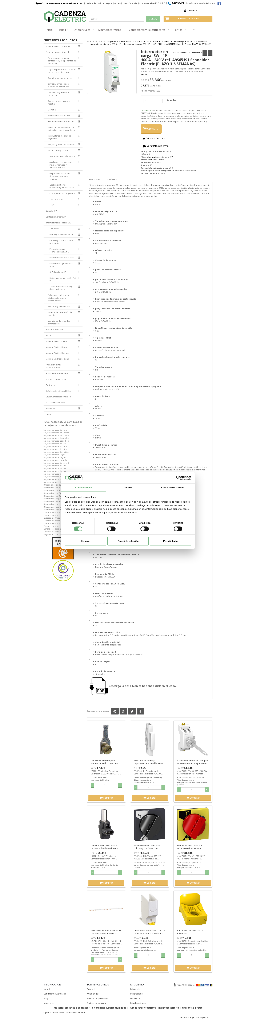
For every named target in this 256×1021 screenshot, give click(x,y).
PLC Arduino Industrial (55, 402)
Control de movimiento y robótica (59, 102)
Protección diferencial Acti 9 (61, 257)
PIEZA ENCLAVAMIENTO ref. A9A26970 (191, 932)
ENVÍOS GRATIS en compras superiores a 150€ (60, 3)
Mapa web (49, 1002)
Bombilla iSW (51, 211)
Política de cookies (96, 1002)
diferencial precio (192, 1007)
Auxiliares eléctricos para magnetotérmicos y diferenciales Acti (60, 165)
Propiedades (111, 179)
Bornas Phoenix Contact (56, 379)
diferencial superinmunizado (109, 1007)
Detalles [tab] (128, 487)
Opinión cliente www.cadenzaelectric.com (64, 1012)
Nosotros (48, 989)
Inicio (49, 30)
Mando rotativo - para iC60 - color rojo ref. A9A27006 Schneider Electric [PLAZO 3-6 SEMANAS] (191, 847)
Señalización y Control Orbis (58, 391)
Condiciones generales (55, 993)
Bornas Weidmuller (54, 329)
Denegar (85, 541)
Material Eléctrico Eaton (56, 341)
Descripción (94, 179)
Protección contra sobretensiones (53, 366)
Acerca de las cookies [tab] (172, 487)
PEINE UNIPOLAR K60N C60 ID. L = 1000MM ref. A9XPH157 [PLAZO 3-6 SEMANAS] (106, 932)
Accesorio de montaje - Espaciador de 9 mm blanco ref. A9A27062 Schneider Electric (149, 762)
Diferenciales (83, 30)
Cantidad (171, 100)
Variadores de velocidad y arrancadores (60, 322)
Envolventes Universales (59, 115)
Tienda (62, 30)
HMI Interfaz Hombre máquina (61, 121)
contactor (83, 1007)
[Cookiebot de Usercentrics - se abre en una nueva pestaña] (178, 477)
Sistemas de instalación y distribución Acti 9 (60, 288)
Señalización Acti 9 (57, 272)
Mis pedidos (136, 993)
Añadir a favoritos (155, 138)
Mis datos (135, 998)
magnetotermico (169, 1007)
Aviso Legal (93, 993)
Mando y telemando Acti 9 (61, 234)
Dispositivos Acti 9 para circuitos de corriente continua (59, 176)
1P (149, 154)
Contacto (91, 989)
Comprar (153, 129)
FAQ (46, 998)
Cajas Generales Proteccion (58, 396)
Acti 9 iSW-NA (57, 199)
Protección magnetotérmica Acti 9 (61, 265)
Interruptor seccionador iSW (190, 53)
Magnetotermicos (110, 30)
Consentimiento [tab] (83, 487)
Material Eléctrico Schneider (58, 46)
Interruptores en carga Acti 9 (62, 193)
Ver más (144, 74)
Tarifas (178, 30)
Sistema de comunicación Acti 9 (62, 279)
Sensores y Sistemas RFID (59, 306)
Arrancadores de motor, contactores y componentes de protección (62, 61)
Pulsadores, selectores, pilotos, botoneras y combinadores (58, 298)
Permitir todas (170, 541)
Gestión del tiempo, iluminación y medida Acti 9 (61, 186)
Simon (48, 335)
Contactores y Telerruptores (148, 30)
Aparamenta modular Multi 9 (62, 156)
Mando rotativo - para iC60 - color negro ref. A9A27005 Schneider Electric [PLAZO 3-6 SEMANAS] (148, 847)
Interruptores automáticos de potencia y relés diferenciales (61, 128)
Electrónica (51, 385)
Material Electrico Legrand (57, 358)
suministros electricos (142, 1007)
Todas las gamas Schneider (58, 52)
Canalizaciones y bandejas (60, 78)
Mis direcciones (138, 1002)
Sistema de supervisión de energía (60, 313)
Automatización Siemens (57, 373)
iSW (52, 205)
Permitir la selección (128, 541)
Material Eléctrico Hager (56, 347)
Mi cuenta (192, 10)
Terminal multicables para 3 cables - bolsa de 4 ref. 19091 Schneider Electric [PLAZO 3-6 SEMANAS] (105, 847)
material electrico (64, 1007)
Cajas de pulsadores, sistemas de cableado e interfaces (62, 71)
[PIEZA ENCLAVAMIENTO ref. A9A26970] (193, 909)
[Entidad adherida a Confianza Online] (63, 559)
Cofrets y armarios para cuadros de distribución (58, 85)
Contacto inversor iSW (56, 216)
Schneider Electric (156, 159)
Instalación (51, 408)
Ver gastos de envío (157, 145)
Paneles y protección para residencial (61, 241)
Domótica (52, 109)
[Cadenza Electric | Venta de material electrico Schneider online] (65, 16)
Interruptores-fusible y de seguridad (59, 137)
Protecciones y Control (58, 150)
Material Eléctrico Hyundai (57, 353)
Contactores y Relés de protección (58, 94)
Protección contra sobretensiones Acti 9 (59, 250)
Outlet (48, 414)
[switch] (111, 528)
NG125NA (55, 228)
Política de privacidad (97, 998)
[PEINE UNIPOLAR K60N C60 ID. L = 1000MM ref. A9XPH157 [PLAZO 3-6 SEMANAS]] (106, 909)
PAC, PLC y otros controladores (62, 144)
